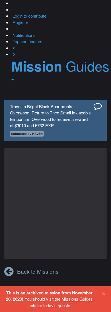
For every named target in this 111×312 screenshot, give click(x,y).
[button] (12, 3)
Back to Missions (38, 271)
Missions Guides (77, 299)
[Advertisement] (55, 203)
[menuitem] (28, 16)
